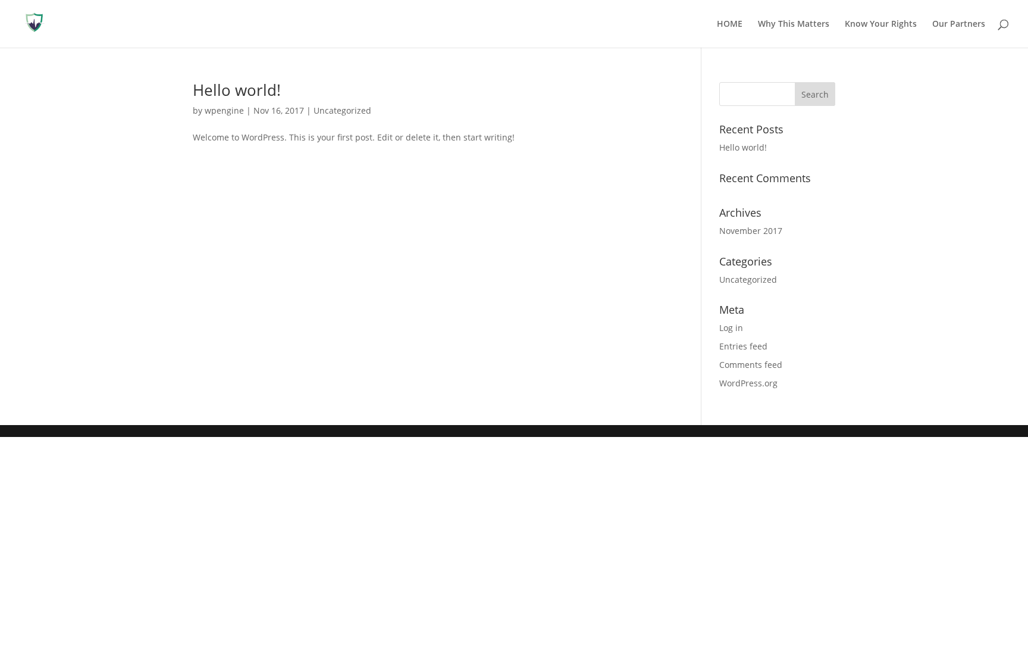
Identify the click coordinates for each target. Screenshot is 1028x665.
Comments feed (750, 364)
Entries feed (743, 346)
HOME (729, 24)
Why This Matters (793, 24)
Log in (731, 327)
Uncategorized (342, 110)
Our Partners (958, 24)
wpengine (224, 110)
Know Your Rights (881, 24)
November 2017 (750, 230)
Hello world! (237, 90)
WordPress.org (748, 383)
